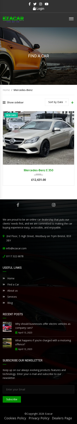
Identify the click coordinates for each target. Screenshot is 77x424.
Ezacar (49, 413)
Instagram (53, 205)
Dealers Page (62, 418)
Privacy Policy (39, 418)
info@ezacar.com (16, 248)
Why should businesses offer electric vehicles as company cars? (43, 325)
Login (40, 8)
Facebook (18, 205)
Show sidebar (15, 102)
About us (12, 290)
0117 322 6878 (14, 256)
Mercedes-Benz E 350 (38, 170)
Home (11, 278)
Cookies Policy (15, 418)
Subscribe (11, 399)
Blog (10, 302)
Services (12, 296)
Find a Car (13, 284)
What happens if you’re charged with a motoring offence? (43, 342)
